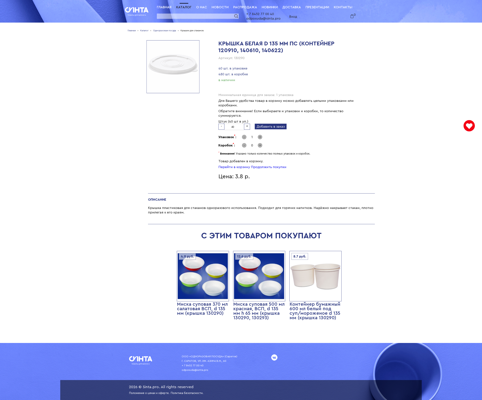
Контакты (343, 7)
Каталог (183, 7)
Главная (164, 7)
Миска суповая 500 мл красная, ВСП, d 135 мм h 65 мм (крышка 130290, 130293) (259, 311)
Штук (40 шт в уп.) (233, 121)
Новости (220, 7)
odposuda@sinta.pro (263, 18)
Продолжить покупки (268, 167)
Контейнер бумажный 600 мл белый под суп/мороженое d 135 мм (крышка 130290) (315, 311)
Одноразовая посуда (164, 30)
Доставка (291, 7)
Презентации (317, 7)
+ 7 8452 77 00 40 (260, 14)
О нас (201, 7)
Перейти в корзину (234, 167)
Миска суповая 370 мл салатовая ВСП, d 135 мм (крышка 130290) (202, 309)
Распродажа (245, 7)
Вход (293, 16)
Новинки (270, 7)
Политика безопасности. (187, 393)
